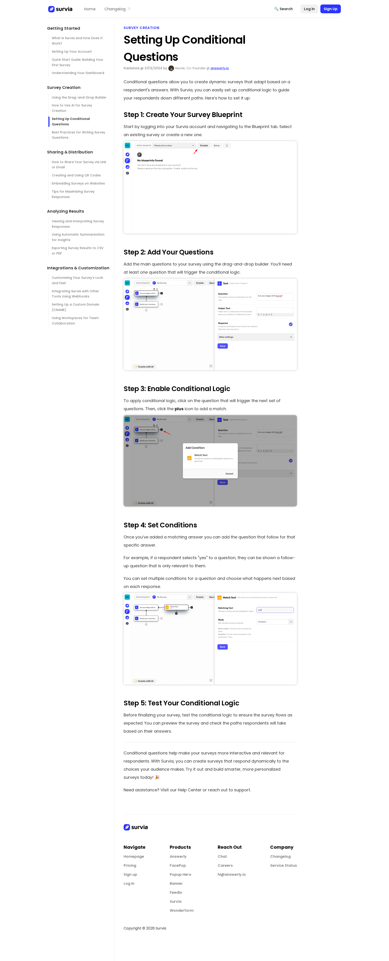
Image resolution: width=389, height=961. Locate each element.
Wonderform (182, 910)
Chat (222, 856)
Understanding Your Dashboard (78, 73)
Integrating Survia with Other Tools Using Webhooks (75, 294)
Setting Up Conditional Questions (71, 121)
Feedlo (176, 892)
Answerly (178, 856)
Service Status (283, 865)
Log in (309, 8)
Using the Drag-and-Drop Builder (79, 97)
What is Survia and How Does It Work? (77, 41)
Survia (175, 901)
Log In (129, 883)
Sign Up (330, 8)
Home (89, 9)
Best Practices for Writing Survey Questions (78, 135)
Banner (176, 883)
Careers (225, 865)
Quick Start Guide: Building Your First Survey (77, 62)
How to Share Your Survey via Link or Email (79, 165)
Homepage (134, 856)
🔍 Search (283, 8)
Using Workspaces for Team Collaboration (75, 321)
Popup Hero (180, 874)
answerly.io (219, 68)
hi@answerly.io (232, 874)
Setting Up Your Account (72, 51)
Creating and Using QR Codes (76, 175)
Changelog (115, 9)
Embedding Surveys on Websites (78, 183)
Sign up (130, 874)
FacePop (178, 865)
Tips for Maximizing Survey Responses (73, 194)
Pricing (130, 865)
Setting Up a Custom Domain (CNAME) (75, 307)
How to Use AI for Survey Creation (72, 108)
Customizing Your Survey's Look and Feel (77, 280)
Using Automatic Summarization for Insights (78, 237)
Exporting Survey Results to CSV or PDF (78, 251)
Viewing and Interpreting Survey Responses (78, 224)
